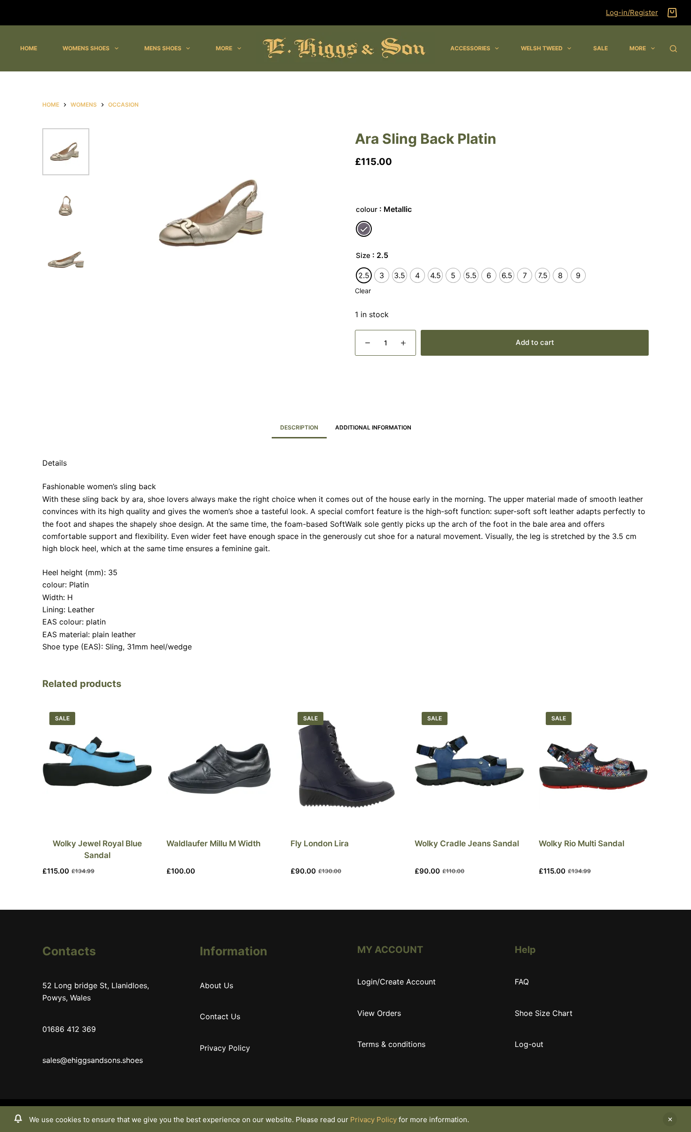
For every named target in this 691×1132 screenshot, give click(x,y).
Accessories (470, 48)
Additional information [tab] (373, 427)
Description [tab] (299, 427)
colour (366, 209)
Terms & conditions (391, 1044)
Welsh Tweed (542, 48)
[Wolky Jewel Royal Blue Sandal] (97, 763)
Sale (600, 48)
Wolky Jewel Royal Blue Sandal (97, 849)
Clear (363, 291)
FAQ (522, 981)
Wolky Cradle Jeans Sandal (467, 843)
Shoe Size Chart (544, 1013)
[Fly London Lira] (345, 763)
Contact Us (220, 1016)
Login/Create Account (396, 981)
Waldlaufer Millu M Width (213, 843)
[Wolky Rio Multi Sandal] (594, 763)
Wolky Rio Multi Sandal (581, 843)
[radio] (364, 229)
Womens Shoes (86, 48)
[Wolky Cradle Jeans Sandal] (470, 763)
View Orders (379, 1013)
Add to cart (535, 342)
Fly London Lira (320, 843)
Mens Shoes (162, 48)
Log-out (529, 1044)
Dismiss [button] (670, 1119)
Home (28, 48)
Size (363, 255)
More (224, 48)
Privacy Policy (373, 1119)
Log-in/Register (632, 12)
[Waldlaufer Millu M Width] (221, 763)
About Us (216, 985)
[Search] (673, 48)
